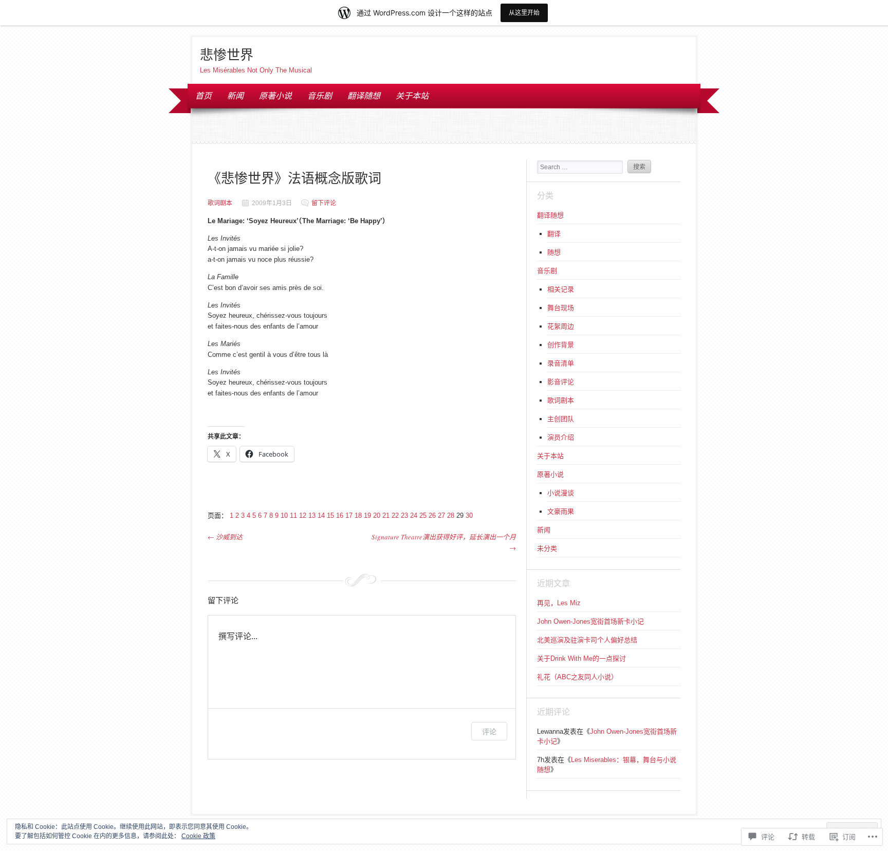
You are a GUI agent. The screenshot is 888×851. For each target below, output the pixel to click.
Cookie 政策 (198, 836)
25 (423, 515)
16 (339, 515)
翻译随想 (363, 95)
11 (293, 515)
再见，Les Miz (559, 603)
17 (349, 515)
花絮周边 (560, 326)
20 (376, 515)
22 (395, 515)
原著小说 (275, 95)
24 (413, 515)
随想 (554, 252)
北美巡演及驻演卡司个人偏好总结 (587, 640)
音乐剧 (319, 95)
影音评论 (560, 382)
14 (321, 515)
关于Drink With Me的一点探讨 (581, 658)
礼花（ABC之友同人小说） (577, 677)
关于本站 (412, 95)
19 (367, 515)
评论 (489, 731)
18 (358, 515)
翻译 (554, 234)
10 (284, 515)
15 (330, 515)
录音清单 (560, 363)
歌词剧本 (220, 203)
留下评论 (323, 203)
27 (441, 515)
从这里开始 (524, 12)
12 (302, 515)
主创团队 (560, 419)
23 (404, 515)
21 (386, 515)
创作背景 (560, 345)
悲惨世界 (226, 54)
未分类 (547, 548)
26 (432, 515)
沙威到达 (225, 536)
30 (469, 515)
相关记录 (560, 289)
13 (312, 515)
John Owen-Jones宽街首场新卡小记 (590, 621)
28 (450, 515)
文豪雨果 (560, 511)
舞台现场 (560, 308)
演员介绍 (560, 437)
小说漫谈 (560, 493)
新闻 (235, 95)
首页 (203, 95)
